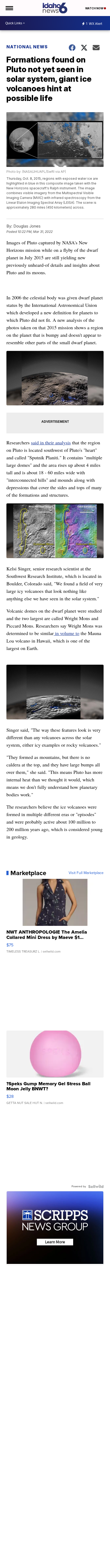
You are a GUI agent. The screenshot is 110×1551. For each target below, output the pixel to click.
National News (27, 46)
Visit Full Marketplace (86, 873)
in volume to (66, 633)
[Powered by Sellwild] (96, 1186)
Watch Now (94, 8)
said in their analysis (51, 442)
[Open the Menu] (9, 8)
